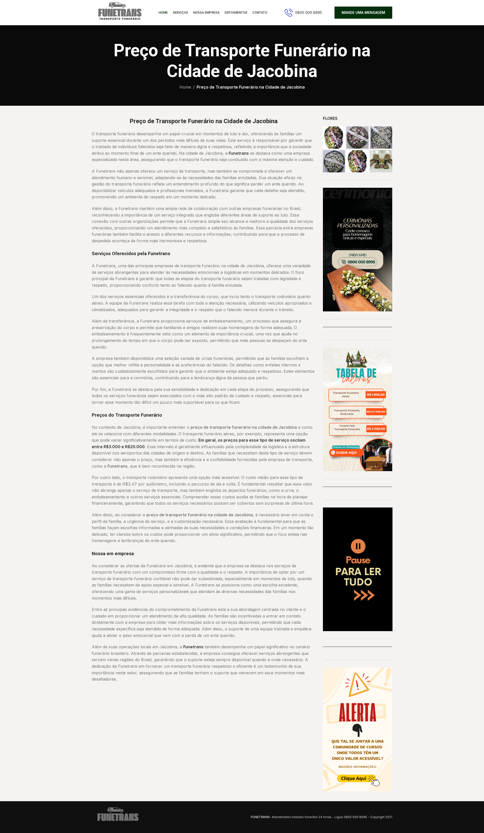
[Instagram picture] (334, 137)
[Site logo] (119, 12)
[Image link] (117, 816)
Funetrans (239, 153)
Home (185, 87)
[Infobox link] (303, 13)
